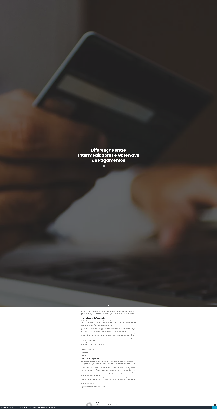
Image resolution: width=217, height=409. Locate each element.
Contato (128, 2)
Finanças (111, 146)
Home (84, 2)
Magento (107, 146)
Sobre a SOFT (121, 2)
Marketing (109, 2)
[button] (209, 3)
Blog (133, 2)
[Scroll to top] (215, 404)
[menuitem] (84, 3)
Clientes (115, 2)
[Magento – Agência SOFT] (3, 3)
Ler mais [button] (53, 407)
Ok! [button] (214, 407)
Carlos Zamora (111, 165)
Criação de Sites (101, 2)
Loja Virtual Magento (91, 2)
